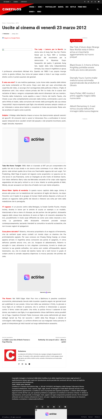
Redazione (6, 33)
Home (4, 23)
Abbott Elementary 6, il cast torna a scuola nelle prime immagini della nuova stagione (84, 108)
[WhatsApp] (50, 39)
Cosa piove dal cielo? (10, 232)
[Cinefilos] (13, 9)
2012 (17, 23)
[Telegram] (59, 39)
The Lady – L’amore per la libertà (48, 49)
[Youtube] (99, 2)
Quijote (5, 115)
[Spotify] (29, 363)
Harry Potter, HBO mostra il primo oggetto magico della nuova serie (83, 95)
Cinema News (11, 23)
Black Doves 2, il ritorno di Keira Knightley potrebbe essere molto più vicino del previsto (84, 67)
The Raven (6, 298)
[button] (98, 9)
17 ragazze (6, 207)
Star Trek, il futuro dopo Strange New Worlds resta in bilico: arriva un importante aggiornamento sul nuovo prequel (84, 52)
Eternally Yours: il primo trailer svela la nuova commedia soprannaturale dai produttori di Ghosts (84, 82)
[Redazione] (10, 357)
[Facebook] (85, 2)
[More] (64, 39)
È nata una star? (8, 82)
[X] (95, 2)
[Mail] (54, 407)
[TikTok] (92, 2)
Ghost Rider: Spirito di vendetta (15, 190)
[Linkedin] (54, 39)
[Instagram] (88, 2)
